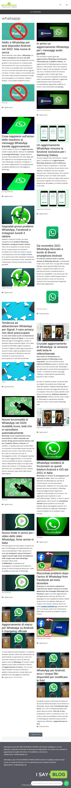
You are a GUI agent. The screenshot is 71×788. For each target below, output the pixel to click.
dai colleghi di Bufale (25, 254)
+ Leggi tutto (35, 734)
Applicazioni (8, 107)
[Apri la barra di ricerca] (60, 5)
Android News (44, 314)
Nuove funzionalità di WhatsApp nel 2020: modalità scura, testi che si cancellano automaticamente (17, 426)
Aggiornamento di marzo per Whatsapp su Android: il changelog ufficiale (18, 628)
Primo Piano (18, 677)
